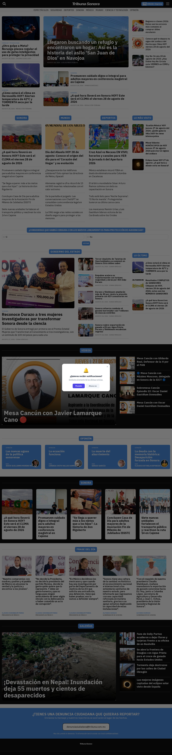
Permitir (78, 386)
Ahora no (93, 386)
